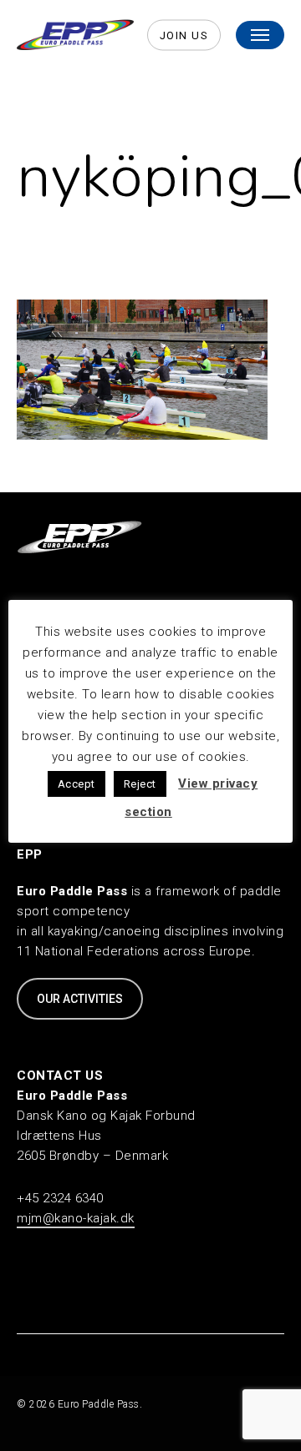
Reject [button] (140, 784)
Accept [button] (76, 784)
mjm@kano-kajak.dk (76, 1218)
